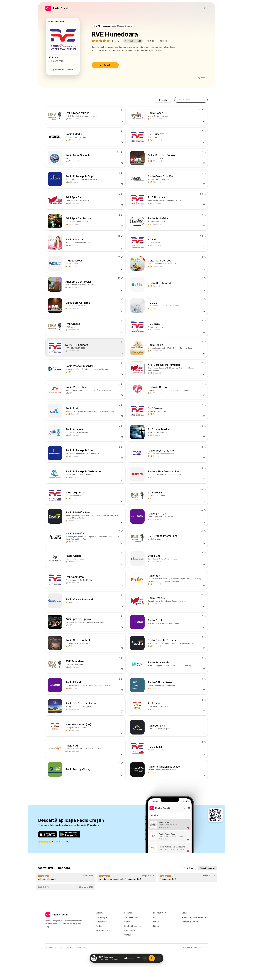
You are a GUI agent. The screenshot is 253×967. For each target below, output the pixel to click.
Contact (127, 935)
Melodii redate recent (64, 70)
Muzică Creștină (103, 922)
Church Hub (129, 930)
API (154, 917)
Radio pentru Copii (104, 930)
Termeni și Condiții (190, 922)
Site (152, 41)
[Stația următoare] (158, 958)
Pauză (107, 65)
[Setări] (205, 8)
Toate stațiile (101, 917)
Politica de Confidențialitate (194, 917)
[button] (111, 958)
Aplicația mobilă (131, 917)
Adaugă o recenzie (133, 41)
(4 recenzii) (116, 41)
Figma (156, 926)
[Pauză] (152, 958)
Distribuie (190, 868)
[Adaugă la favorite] (138, 958)
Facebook (163, 41)
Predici (99, 926)
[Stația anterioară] (144, 958)
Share (203, 78)
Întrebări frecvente (132, 926)
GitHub (156, 922)
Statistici (128, 922)
